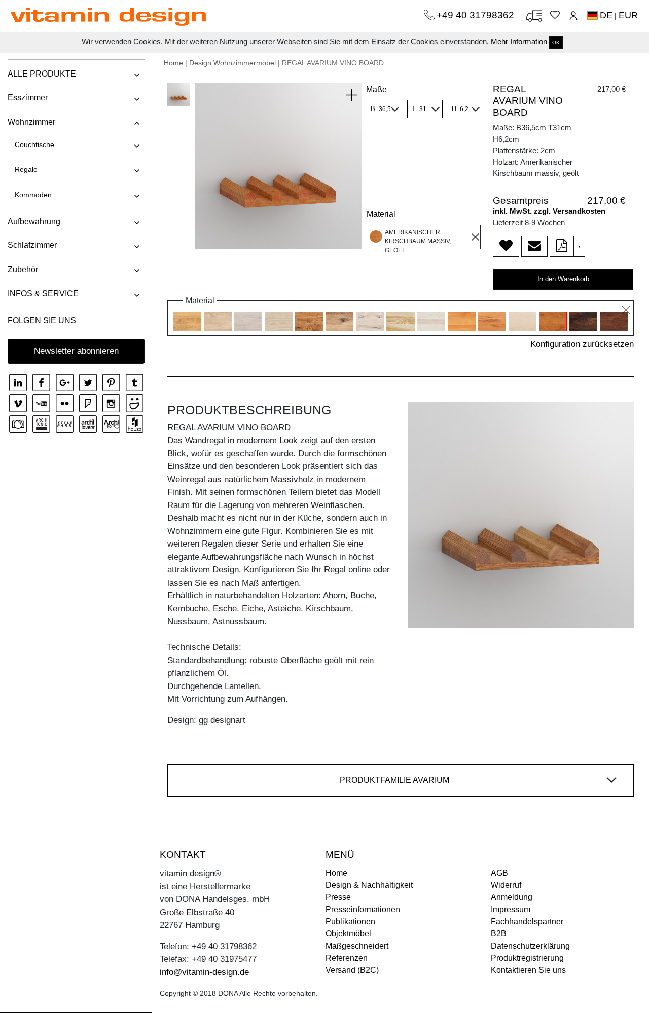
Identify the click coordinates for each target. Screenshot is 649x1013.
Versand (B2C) (352, 970)
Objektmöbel (348, 933)
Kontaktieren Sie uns (528, 970)
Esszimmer (28, 97)
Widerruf (506, 885)
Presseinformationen (363, 909)
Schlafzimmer (32, 245)
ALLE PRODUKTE (42, 73)
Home (173, 63)
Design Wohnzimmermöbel (232, 63)
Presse (338, 897)
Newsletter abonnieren (76, 351)
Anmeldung (511, 897)
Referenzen (347, 958)
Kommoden (33, 195)
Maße (376, 89)
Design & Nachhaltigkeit (369, 885)
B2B (499, 933)
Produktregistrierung (527, 958)
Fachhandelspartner (527, 921)
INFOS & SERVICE (43, 293)
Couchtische (34, 144)
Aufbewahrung (34, 221)
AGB (499, 873)
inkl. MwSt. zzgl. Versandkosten (549, 211)
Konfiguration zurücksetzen (582, 344)
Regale (26, 169)
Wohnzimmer (31, 122)
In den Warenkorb (563, 279)
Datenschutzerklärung (530, 946)
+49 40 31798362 (477, 15)
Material (381, 214)
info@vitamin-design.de (204, 972)
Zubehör (23, 269)
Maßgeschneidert (357, 946)
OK (556, 42)
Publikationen (350, 921)
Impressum (510, 909)
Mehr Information (519, 41)
